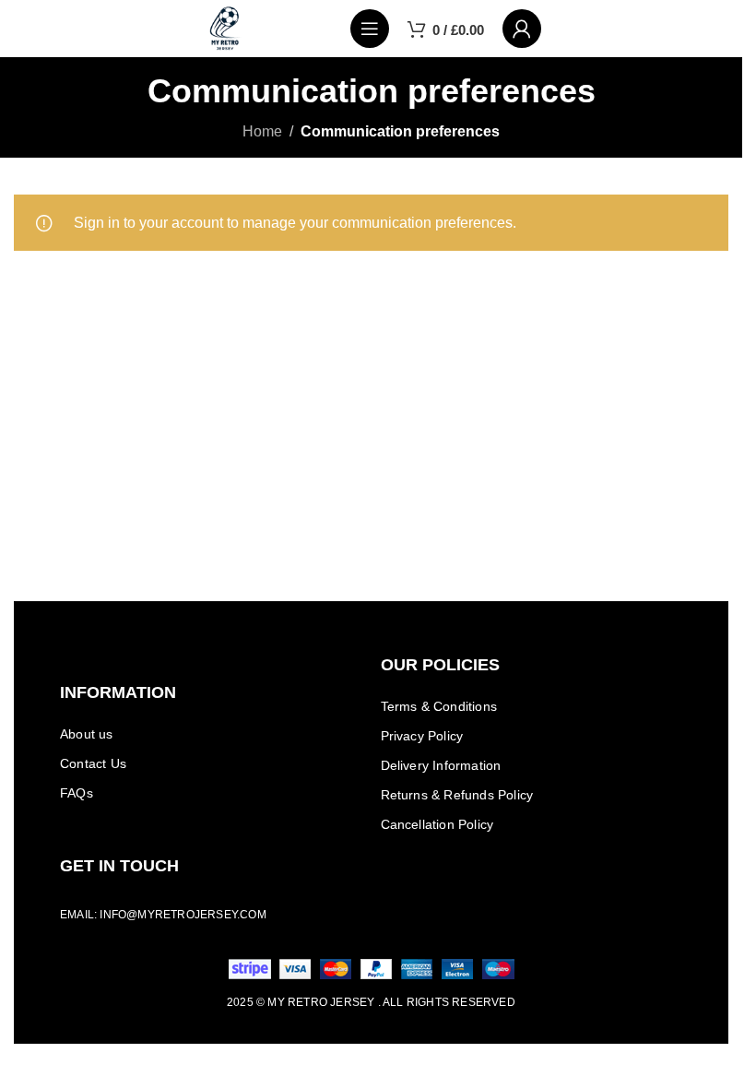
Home (262, 131)
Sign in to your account (148, 223)
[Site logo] (225, 27)
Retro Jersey (331, 1002)
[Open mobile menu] (369, 28)
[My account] (521, 28)
